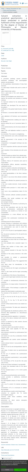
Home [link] (2, 8)
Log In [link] (26, 3)
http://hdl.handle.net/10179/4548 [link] (10, 450)
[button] (9, 3)
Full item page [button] (7, 458)
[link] (7, 48)
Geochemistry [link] (22, 445)
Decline (7, 469)
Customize (3, 466)
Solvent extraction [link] (6, 445)
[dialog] (14, 466)
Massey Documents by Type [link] (13, 8)
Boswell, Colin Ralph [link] (6, 61)
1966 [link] (2, 56)
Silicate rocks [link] (14, 445)
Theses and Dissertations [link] (9, 10)
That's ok (20, 469)
